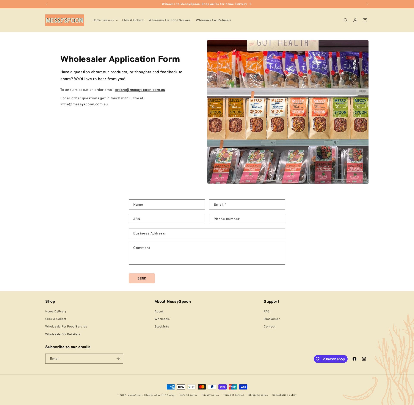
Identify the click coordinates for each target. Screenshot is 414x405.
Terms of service (233, 394)
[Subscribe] (118, 359)
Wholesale (162, 319)
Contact (270, 326)
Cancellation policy (284, 394)
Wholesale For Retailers (63, 334)
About (159, 311)
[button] (105, 20)
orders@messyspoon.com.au (140, 89)
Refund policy (188, 394)
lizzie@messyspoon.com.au (84, 104)
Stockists (162, 326)
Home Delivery (56, 311)
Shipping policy (258, 394)
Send (142, 278)
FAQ (267, 311)
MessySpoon (135, 395)
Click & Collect (56, 319)
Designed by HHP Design (160, 395)
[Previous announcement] (47, 4)
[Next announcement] (367, 4)
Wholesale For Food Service (66, 326)
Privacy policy (210, 394)
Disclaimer (272, 319)
